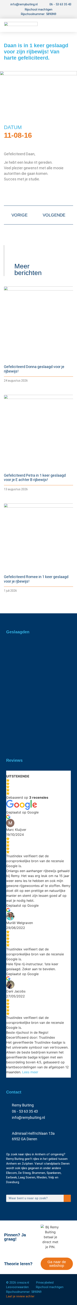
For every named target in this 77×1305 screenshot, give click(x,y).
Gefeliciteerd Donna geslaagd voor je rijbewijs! (37, 661)
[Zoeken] (67, 1198)
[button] (67, 25)
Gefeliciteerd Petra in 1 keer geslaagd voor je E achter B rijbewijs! (35, 477)
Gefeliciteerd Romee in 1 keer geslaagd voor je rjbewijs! (33, 732)
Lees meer (30, 1072)
